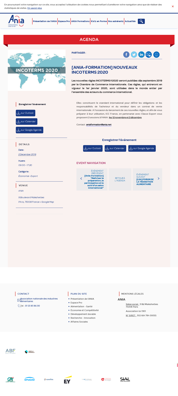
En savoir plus (34, 8)
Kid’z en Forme (99, 21)
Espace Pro (64, 21)
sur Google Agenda (31, 129)
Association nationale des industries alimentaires (39, 300)
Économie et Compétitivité (85, 310)
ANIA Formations (80, 21)
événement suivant (145, 179)
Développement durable (83, 314)
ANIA (21, 191)
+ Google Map (47, 202)
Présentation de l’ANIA (45, 21)
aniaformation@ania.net (98, 124)
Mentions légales (132, 294)
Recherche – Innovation (83, 318)
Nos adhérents (115, 21)
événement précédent (93, 179)
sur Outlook (27, 112)
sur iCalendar (28, 121)
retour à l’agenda (120, 179)
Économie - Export (28, 176)
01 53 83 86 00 (32, 306)
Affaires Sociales (79, 322)
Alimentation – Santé (81, 306)
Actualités (130, 21)
